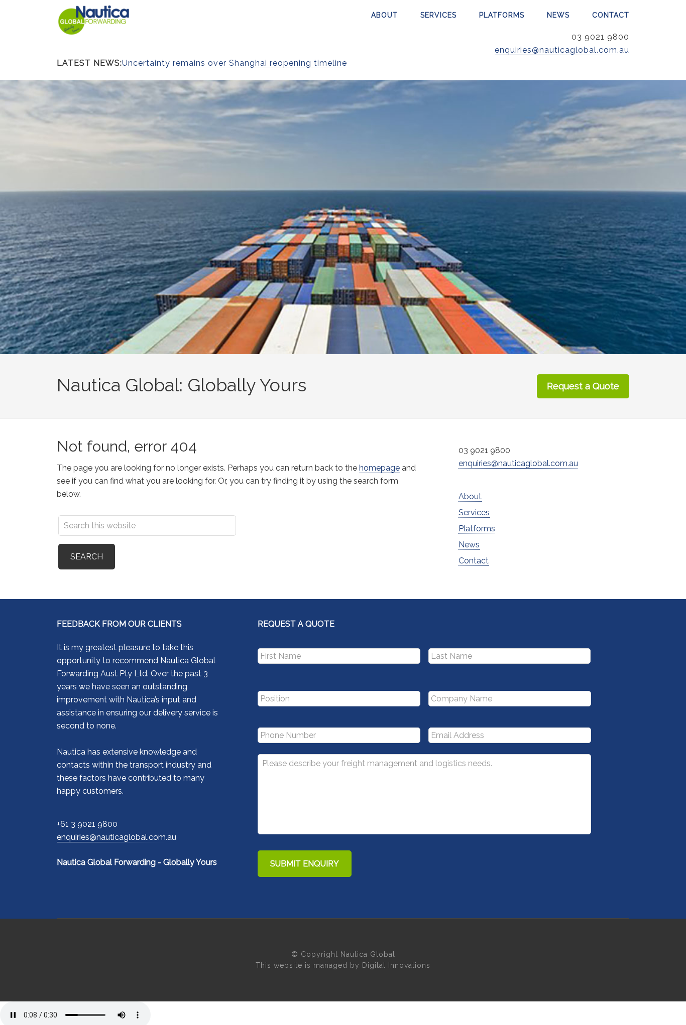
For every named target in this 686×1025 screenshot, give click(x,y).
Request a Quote (583, 386)
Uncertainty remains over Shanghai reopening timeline (234, 63)
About (470, 496)
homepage (379, 468)
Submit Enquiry (304, 863)
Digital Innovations (396, 965)
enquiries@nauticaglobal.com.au (562, 50)
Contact (474, 560)
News (469, 544)
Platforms (477, 528)
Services (474, 512)
